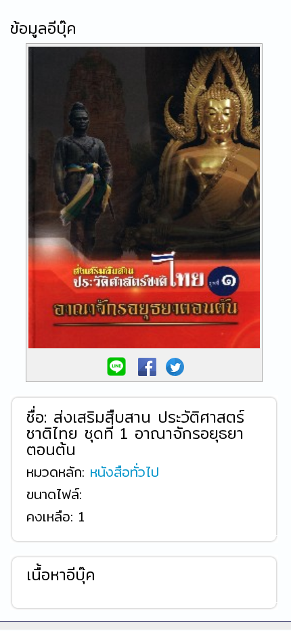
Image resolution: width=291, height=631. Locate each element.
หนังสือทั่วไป (124, 471)
